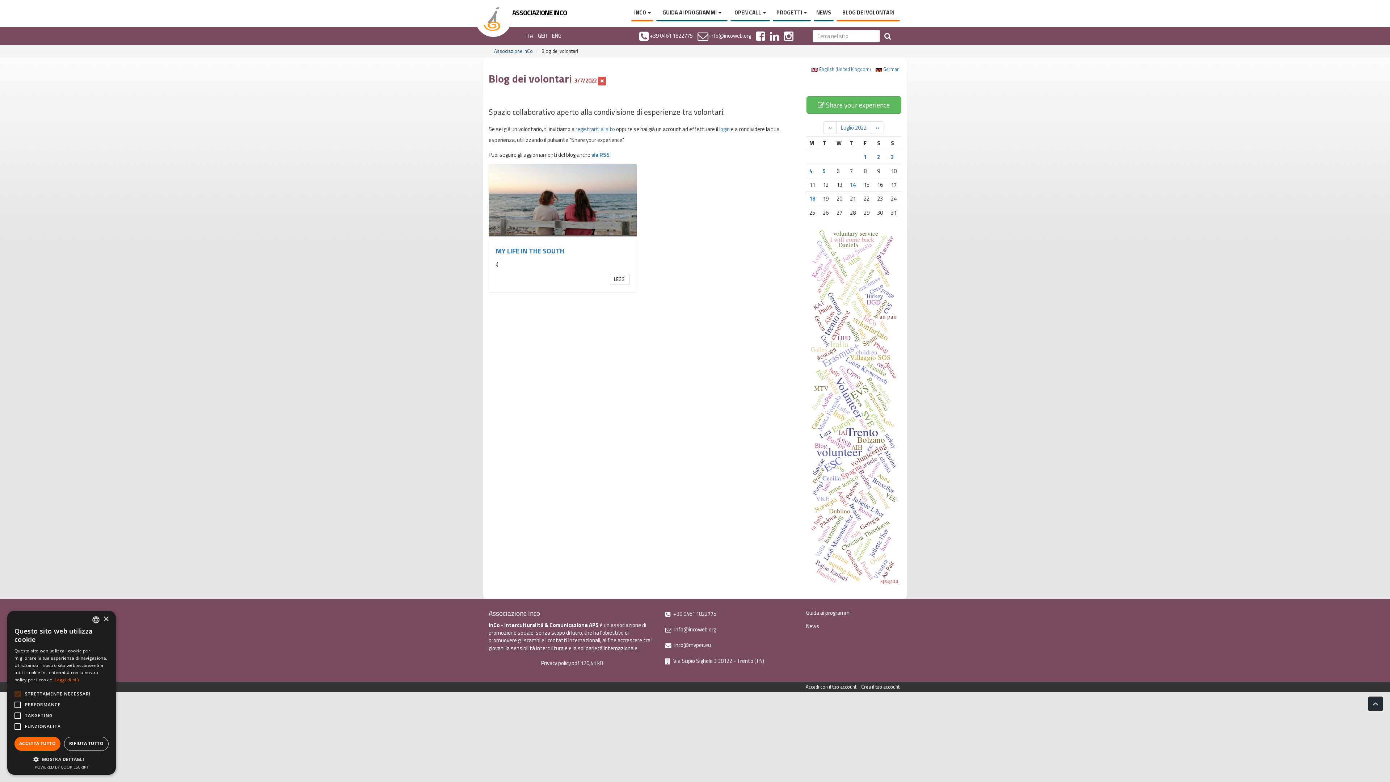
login (724, 129)
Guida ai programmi (690, 12)
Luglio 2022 (854, 127)
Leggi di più (67, 680)
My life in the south (530, 250)
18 (812, 198)
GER (542, 35)
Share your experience (857, 105)
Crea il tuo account (880, 686)
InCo (640, 12)
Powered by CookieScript (62, 767)
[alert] (61, 693)
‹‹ (830, 127)
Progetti (789, 12)
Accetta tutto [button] (37, 743)
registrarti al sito (595, 129)
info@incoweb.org (694, 629)
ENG (556, 35)
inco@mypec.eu (692, 645)
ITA (529, 35)
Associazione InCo (513, 51)
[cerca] (888, 36)
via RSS (600, 155)
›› (877, 127)
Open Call (748, 12)
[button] (61, 759)
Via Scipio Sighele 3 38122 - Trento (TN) (718, 661)
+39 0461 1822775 (694, 614)
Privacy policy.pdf (560, 663)
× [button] (106, 619)
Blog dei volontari (868, 12)
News (823, 12)
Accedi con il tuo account (831, 686)
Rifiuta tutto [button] (86, 743)
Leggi (620, 279)
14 (853, 185)
